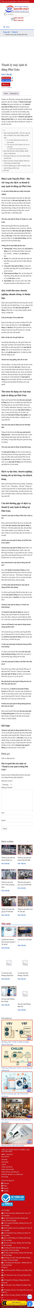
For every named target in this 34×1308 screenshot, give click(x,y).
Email (3, 820)
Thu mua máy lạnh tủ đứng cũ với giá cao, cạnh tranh (18, 146)
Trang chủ (6, 32)
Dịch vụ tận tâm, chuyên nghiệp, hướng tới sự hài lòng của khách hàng (16, 162)
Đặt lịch (6, 84)
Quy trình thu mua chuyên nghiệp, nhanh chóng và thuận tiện (16, 152)
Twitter (5, 1186)
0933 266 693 (6, 78)
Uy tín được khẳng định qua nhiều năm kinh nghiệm (17, 141)
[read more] (17, 1030)
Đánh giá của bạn (7, 781)
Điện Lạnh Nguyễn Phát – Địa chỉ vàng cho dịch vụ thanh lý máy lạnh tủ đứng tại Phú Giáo (17, 135)
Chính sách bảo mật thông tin (10, 1172)
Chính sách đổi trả (6, 1167)
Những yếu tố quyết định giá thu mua (18, 149)
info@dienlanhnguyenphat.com (23, 4)
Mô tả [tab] (6, 93)
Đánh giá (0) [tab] (14, 93)
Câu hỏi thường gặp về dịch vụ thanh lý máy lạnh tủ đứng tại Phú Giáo (17, 166)
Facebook (6, 1183)
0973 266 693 (6, 80)
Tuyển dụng (4, 1162)
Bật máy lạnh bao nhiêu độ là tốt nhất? (12, 1145)
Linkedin (5, 1188)
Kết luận (6, 170)
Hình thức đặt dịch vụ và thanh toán (12, 1174)
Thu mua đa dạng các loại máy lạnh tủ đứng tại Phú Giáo (17, 157)
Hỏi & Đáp (4, 1177)
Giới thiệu (4, 1159)
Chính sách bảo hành (7, 1169)
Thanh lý (15, 32)
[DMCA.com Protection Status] (17, 1204)
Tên (3, 813)
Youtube (5, 1191)
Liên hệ (3, 1164)
